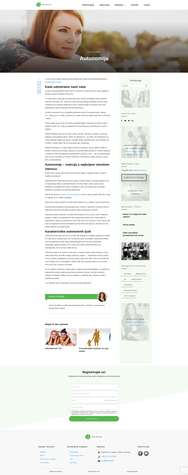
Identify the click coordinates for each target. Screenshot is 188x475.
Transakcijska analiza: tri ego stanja (95, 341)
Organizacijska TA (136, 279)
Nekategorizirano (141, 274)
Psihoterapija (128, 285)
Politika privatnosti (86, 414)
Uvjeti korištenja (132, 471)
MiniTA (42, 455)
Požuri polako (135, 224)
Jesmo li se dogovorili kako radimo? (135, 215)
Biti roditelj (127, 274)
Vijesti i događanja (129, 296)
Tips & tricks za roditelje (47, 459)
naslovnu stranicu (140, 170)
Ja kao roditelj (44, 462)
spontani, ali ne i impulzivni (70, 194)
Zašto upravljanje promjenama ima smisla (135, 234)
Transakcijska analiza (130, 290)
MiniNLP (42, 452)
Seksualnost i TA (61, 341)
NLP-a (141, 154)
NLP (125, 279)
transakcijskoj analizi (53, 82)
